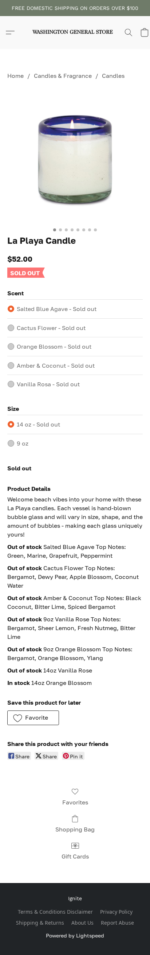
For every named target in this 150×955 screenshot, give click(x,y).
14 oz (38, 424)
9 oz (22, 443)
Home (15, 75)
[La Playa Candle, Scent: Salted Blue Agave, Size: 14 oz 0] (75, 156)
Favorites (75, 802)
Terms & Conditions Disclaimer (55, 911)
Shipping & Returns (40, 922)
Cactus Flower (51, 327)
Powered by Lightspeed (75, 935)
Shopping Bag (75, 829)
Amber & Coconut (56, 365)
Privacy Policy (116, 911)
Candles (113, 75)
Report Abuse (117, 922)
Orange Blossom (54, 346)
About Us (82, 922)
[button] (75, 32)
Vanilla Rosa (48, 384)
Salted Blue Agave (56, 308)
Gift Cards (75, 856)
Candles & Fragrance (63, 75)
